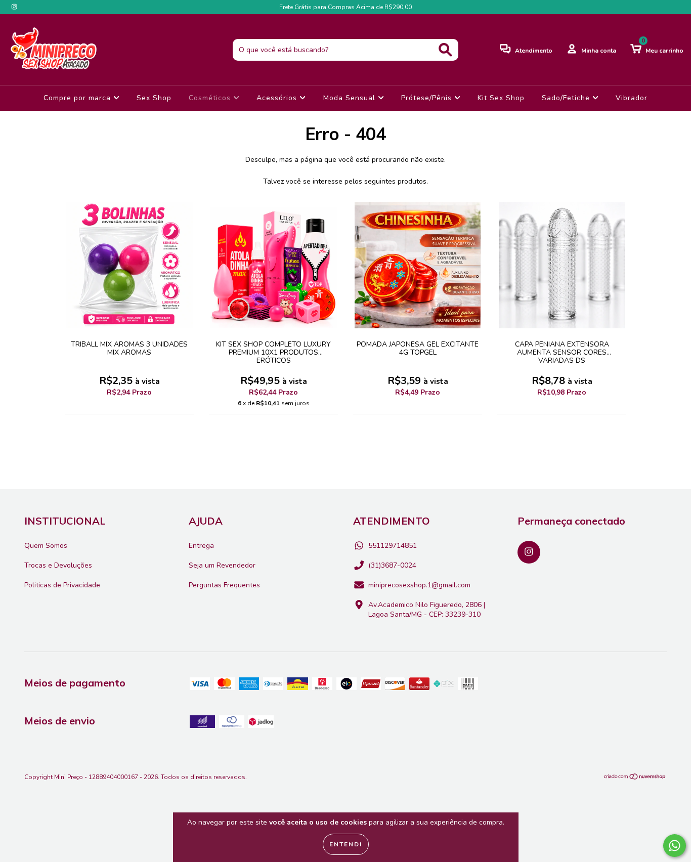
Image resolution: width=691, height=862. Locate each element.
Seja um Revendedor (222, 565)
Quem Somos (45, 545)
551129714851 (392, 545)
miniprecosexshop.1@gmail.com (419, 585)
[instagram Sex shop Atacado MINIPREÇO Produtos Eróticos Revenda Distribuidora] (14, 7)
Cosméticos (211, 98)
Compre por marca (78, 98)
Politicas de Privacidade (62, 585)
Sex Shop (154, 98)
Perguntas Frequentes (224, 585)
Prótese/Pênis (427, 98)
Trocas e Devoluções (58, 565)
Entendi (345, 844)
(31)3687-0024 (392, 565)
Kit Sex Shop (501, 98)
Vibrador (631, 98)
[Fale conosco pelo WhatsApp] (674, 845)
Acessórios (277, 98)
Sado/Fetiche (567, 98)
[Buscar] (445, 50)
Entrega (201, 545)
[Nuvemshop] (635, 778)
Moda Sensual (350, 98)
